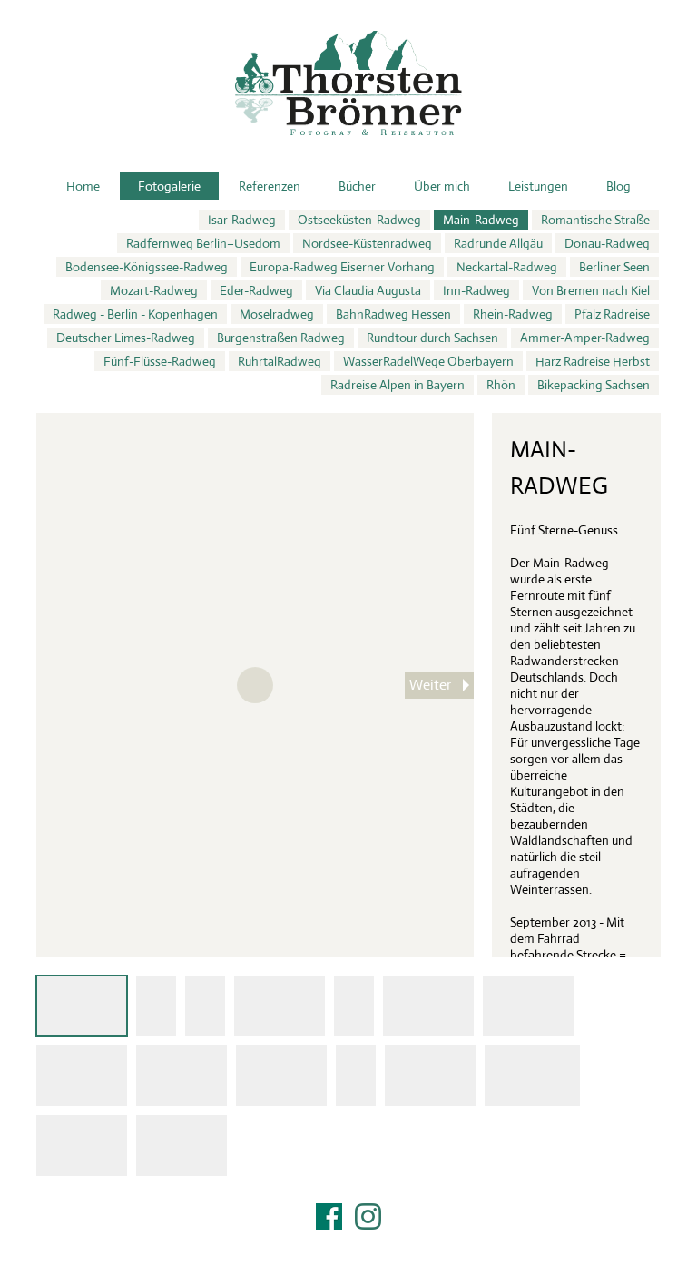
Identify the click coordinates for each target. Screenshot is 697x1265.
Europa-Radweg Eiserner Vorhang (342, 267)
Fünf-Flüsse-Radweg (159, 361)
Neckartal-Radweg (506, 267)
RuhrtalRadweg (279, 361)
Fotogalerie (169, 186)
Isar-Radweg (242, 219)
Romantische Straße (595, 219)
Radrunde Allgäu (498, 243)
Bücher (357, 186)
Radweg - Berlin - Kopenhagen (135, 314)
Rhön (500, 385)
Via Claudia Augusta (368, 290)
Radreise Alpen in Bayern (397, 385)
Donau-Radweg (607, 243)
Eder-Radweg (256, 290)
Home (83, 186)
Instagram (368, 1216)
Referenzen (269, 186)
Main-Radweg (481, 219)
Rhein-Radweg (513, 314)
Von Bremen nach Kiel (591, 290)
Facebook (329, 1216)
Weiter (430, 684)
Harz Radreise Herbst (592, 361)
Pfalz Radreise (612, 314)
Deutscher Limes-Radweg (125, 337)
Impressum (348, 1239)
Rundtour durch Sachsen (432, 337)
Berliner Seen (614, 267)
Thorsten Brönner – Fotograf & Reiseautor (348, 83)
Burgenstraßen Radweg (281, 337)
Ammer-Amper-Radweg (585, 337)
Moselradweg (277, 314)
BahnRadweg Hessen (393, 314)
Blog (618, 186)
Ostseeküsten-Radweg (359, 219)
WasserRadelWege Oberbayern (428, 361)
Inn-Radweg (476, 290)
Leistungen (538, 186)
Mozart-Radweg (154, 290)
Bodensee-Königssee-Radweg (146, 267)
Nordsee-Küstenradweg (367, 243)
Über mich (442, 186)
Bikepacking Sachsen (593, 385)
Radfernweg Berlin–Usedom (203, 243)
